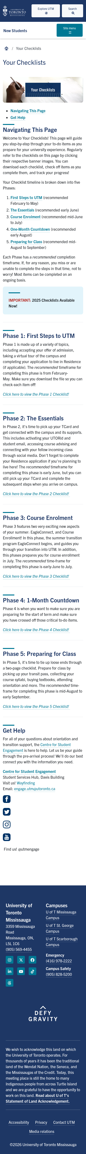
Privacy (41, 1122)
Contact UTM (64, 1122)
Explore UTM (46, 8)
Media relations (41, 1131)
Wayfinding (26, 782)
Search (72, 8)
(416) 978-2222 (59, 960)
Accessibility (19, 1122)
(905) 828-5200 (59, 974)
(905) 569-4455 (19, 949)
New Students (15, 30)
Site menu (69, 28)
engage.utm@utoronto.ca (34, 788)
